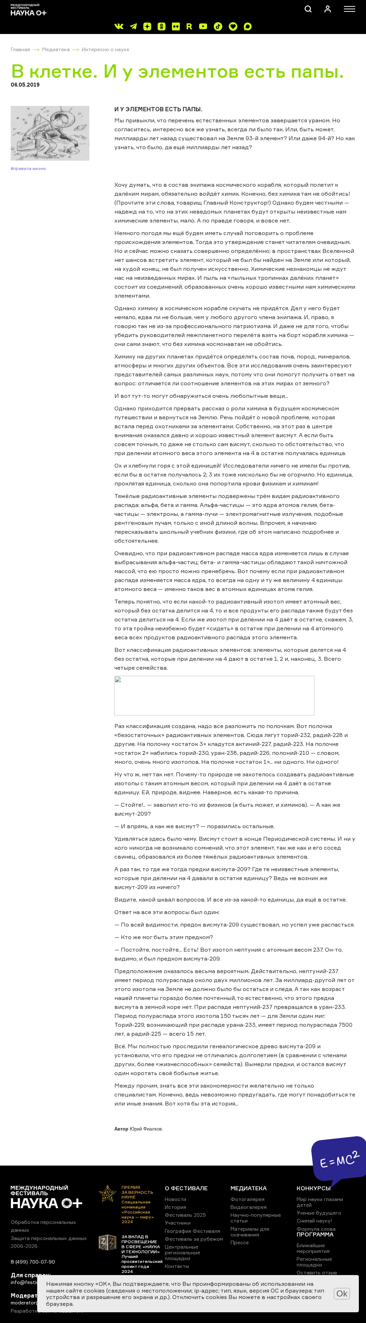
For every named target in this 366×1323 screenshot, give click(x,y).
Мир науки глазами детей (320, 1202)
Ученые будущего (319, 1213)
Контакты (177, 1266)
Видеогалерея (249, 1207)
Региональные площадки (314, 1262)
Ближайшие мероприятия (313, 1248)
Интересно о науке (105, 49)
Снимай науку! (314, 1220)
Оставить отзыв (317, 1272)
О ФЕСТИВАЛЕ (186, 1188)
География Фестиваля (192, 1231)
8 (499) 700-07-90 (33, 1262)
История (175, 1207)
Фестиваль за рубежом (194, 1239)
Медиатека (56, 49)
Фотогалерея (247, 1199)
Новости (175, 1199)
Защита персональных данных (49, 1238)
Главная (20, 49)
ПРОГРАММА (315, 1234)
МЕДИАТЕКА (249, 1188)
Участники (178, 1223)
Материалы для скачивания (250, 1231)
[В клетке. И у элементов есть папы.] (50, 134)
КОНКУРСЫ (314, 1188)
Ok (341, 1293)
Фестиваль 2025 (185, 1215)
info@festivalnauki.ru (36, 1282)
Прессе (240, 1242)
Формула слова (316, 1229)
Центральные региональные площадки (182, 1252)
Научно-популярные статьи (256, 1218)
